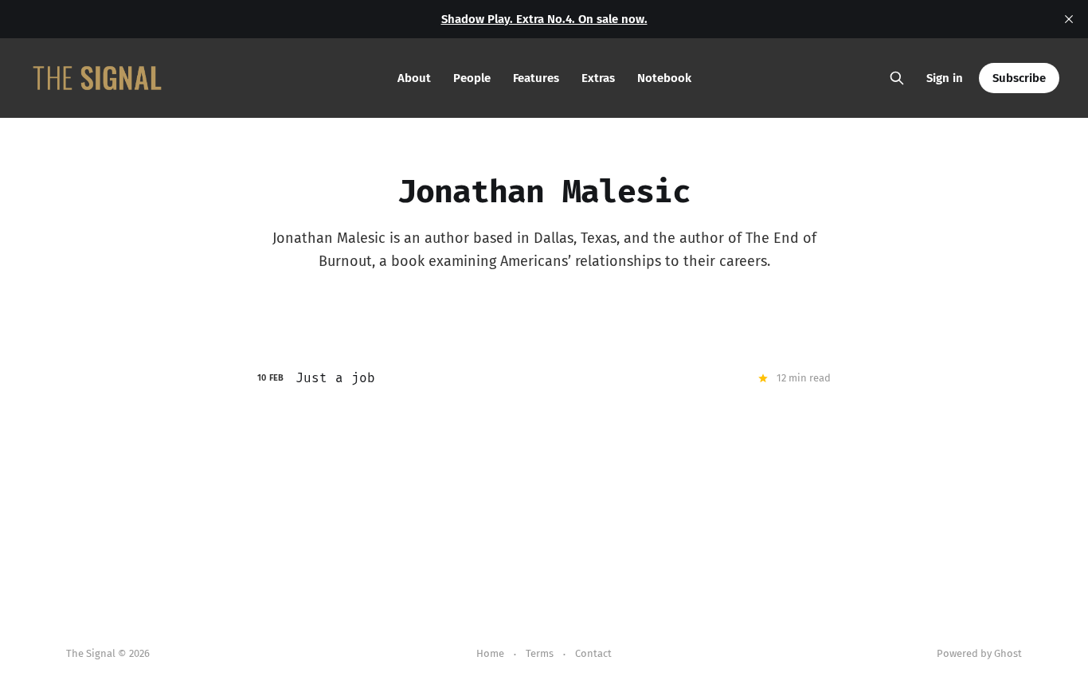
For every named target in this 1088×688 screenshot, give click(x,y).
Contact (593, 653)
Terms (540, 653)
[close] (1069, 19)
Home (490, 653)
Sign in (944, 78)
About (414, 78)
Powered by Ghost (979, 653)
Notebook (664, 78)
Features (536, 78)
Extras (598, 78)
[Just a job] (544, 378)
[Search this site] (897, 78)
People (472, 78)
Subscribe (1019, 78)
